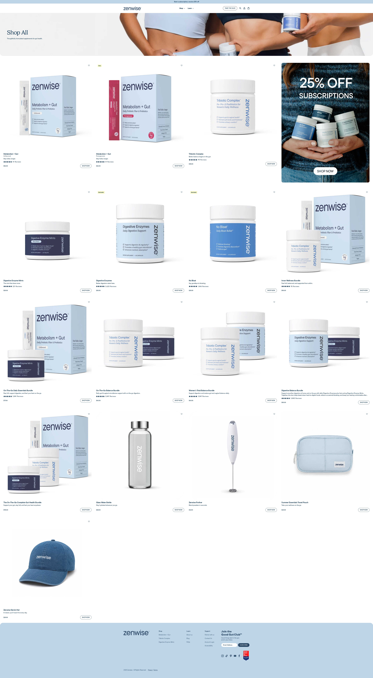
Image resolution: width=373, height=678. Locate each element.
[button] (89, 65)
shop (181, 8)
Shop (160, 631)
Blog (188, 638)
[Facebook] (239, 656)
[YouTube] (235, 656)
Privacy (150, 670)
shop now (86, 166)
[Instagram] (222, 656)
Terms (155, 670)
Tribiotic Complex (164, 638)
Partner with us (209, 635)
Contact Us (208, 638)
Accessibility (209, 646)
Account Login (209, 642)
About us (189, 635)
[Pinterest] (231, 656)
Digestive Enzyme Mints (166, 642)
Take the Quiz (230, 8)
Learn (190, 8)
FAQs (188, 642)
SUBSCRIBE (244, 645)
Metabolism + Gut (164, 635)
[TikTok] (226, 656)
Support (207, 631)
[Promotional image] (325, 122)
